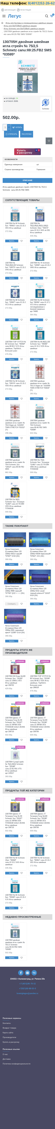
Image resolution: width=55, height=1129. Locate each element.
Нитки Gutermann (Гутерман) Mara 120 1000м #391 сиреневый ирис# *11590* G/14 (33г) (15, 629)
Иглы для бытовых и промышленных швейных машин (29, 23)
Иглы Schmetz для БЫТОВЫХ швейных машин (24, 28)
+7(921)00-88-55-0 (27, 988)
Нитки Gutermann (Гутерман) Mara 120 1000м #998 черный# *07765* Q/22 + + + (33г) (14, 589)
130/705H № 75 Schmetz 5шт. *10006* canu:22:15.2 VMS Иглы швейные (40, 265)
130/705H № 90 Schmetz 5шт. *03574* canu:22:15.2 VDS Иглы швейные (15, 383)
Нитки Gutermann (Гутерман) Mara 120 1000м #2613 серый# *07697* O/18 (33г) (13, 552)
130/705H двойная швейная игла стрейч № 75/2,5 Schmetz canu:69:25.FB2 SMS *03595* (15, 944)
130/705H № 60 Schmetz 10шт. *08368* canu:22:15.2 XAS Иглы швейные (15, 861)
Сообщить (12, 604)
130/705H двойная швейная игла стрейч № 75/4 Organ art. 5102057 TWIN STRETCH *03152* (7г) (15, 425)
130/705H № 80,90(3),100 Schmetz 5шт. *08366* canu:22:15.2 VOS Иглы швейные (40, 345)
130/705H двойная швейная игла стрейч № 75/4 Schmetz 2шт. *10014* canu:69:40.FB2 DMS (15, 464)
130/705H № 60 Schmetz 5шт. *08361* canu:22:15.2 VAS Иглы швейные (15, 225)
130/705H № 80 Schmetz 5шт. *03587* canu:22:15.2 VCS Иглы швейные (15, 302)
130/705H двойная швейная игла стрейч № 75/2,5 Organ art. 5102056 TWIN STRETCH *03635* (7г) (40, 385)
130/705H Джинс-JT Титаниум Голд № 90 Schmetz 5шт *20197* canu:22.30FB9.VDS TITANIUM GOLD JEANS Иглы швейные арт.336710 (15, 724)
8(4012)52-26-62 (41, 3)
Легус (14, 16)
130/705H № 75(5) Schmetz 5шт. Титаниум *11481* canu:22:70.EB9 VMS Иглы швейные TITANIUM (39, 464)
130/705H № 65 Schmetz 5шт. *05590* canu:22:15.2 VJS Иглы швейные (15, 897)
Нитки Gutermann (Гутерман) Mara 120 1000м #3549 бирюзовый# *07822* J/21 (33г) (40, 552)
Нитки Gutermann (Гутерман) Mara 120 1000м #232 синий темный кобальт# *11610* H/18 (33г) (40, 590)
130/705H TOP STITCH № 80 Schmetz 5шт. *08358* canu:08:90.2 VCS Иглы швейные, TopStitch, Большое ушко (15, 346)
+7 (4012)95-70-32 (27, 984)
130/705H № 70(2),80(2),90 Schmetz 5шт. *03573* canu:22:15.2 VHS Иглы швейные (15, 266)
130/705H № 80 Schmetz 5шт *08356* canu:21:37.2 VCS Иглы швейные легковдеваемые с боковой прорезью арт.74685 (40, 305)
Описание (27, 180)
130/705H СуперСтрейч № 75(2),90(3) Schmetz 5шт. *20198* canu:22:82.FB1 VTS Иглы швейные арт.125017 (14, 767)
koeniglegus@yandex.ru (27, 993)
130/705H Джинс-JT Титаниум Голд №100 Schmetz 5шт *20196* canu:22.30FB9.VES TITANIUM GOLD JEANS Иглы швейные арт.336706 (40, 724)
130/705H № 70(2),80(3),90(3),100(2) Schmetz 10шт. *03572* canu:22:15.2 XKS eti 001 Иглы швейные (40, 228)
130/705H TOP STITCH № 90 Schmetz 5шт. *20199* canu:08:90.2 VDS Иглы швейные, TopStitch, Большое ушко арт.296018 (40, 681)
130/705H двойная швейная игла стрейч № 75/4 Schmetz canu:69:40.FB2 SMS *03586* (40, 425)
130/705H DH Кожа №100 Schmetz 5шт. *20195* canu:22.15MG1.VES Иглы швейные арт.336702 (15, 680)
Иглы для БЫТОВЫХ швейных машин (20, 26)
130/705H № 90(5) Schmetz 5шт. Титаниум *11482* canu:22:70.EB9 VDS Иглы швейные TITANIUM (14, 504)
